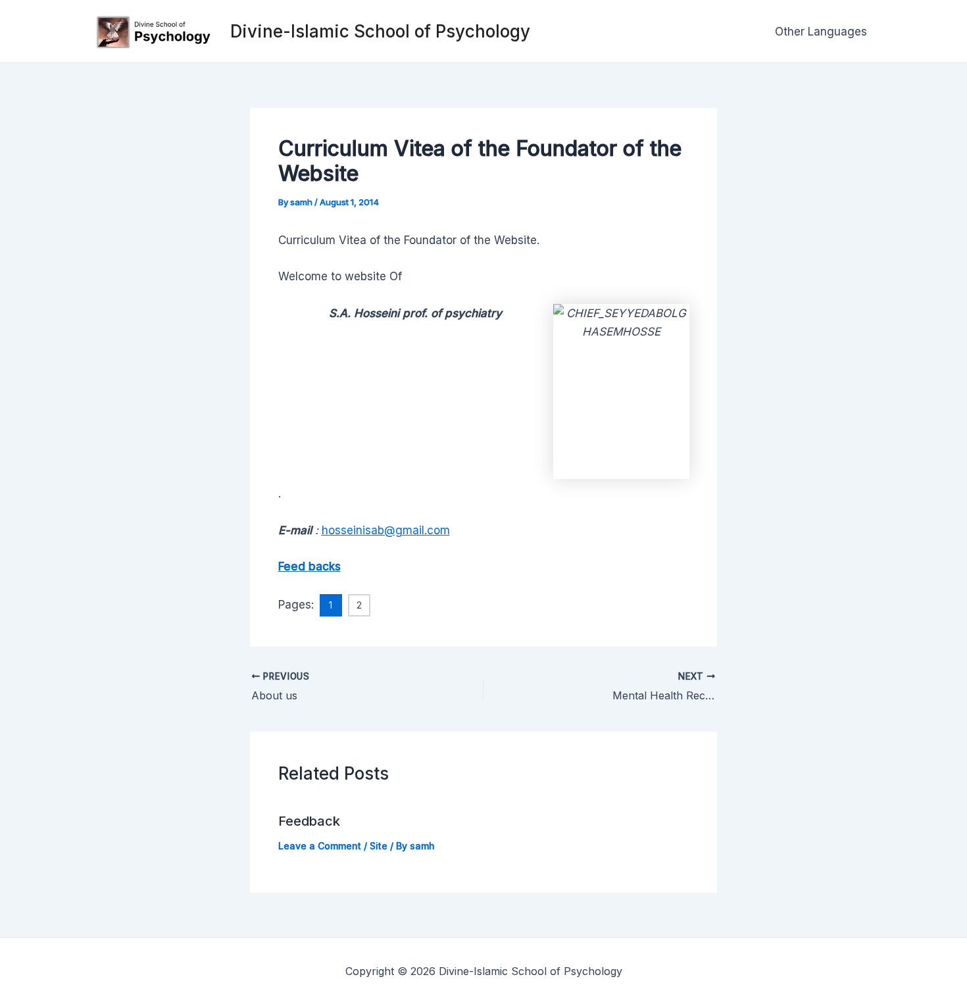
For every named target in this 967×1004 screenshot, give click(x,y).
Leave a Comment (319, 845)
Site (378, 845)
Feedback (309, 821)
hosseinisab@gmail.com (386, 530)
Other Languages (821, 31)
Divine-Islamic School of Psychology (380, 31)
